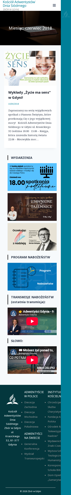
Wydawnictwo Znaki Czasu (56, 443)
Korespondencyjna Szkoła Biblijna (59, 468)
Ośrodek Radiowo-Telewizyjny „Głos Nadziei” (59, 431)
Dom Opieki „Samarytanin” (56, 477)
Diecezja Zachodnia (30, 405)
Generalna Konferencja (31, 446)
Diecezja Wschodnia (30, 414)
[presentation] (30, 68)
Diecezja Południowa (31, 424)
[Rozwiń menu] (54, 5)
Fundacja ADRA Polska (57, 419)
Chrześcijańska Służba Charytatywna (57, 407)
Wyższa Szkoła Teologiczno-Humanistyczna (57, 455)
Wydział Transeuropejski (34, 456)
